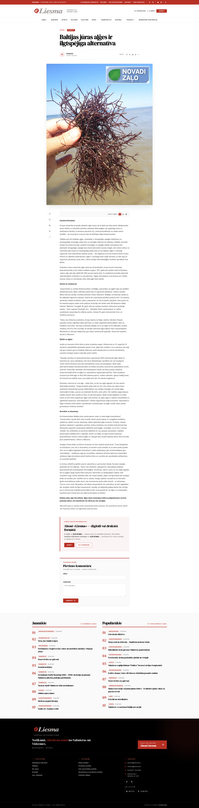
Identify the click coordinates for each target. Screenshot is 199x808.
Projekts (71, 30)
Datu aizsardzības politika (87, 769)
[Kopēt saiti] (138, 54)
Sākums (62, 30)
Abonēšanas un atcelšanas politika (90, 772)
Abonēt (161, 11)
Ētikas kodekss (83, 763)
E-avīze (152, 11)
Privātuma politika (84, 766)
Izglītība (85, 20)
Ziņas (44, 20)
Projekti (130, 20)
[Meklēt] (165, 2)
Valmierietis (106, 20)
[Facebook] (149, 2)
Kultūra (74, 20)
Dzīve (94, 20)
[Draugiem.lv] (135, 54)
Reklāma (103, 2)
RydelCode (163, 805)
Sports (64, 20)
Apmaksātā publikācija (148, 20)
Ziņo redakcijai (139, 2)
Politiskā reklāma (115, 2)
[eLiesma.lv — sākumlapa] (48, 11)
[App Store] (158, 2)
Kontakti (127, 2)
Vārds (65, 574)
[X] (153, 2)
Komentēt (69, 600)
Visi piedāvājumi (84, 545)
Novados (54, 20)
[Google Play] (161, 2)
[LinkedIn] (132, 54)
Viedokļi (118, 20)
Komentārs (67, 582)
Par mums (35, 769)
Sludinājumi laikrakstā (89, 2)
